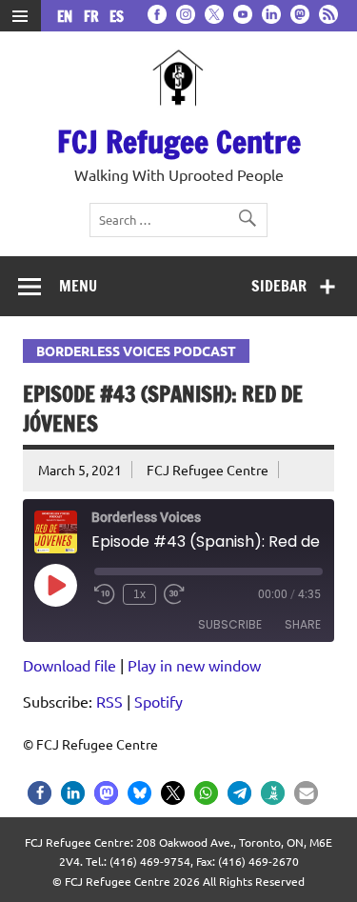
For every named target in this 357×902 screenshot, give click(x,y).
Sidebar (279, 285)
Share (303, 624)
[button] (39, 793)
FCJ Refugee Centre (179, 142)
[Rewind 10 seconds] (104, 594)
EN (68, 17)
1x (139, 594)
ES (116, 17)
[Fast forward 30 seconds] (174, 594)
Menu (78, 285)
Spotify (158, 701)
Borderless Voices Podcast (136, 350)
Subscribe (230, 624)
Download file (69, 664)
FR (95, 17)
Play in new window (194, 664)
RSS (109, 701)
